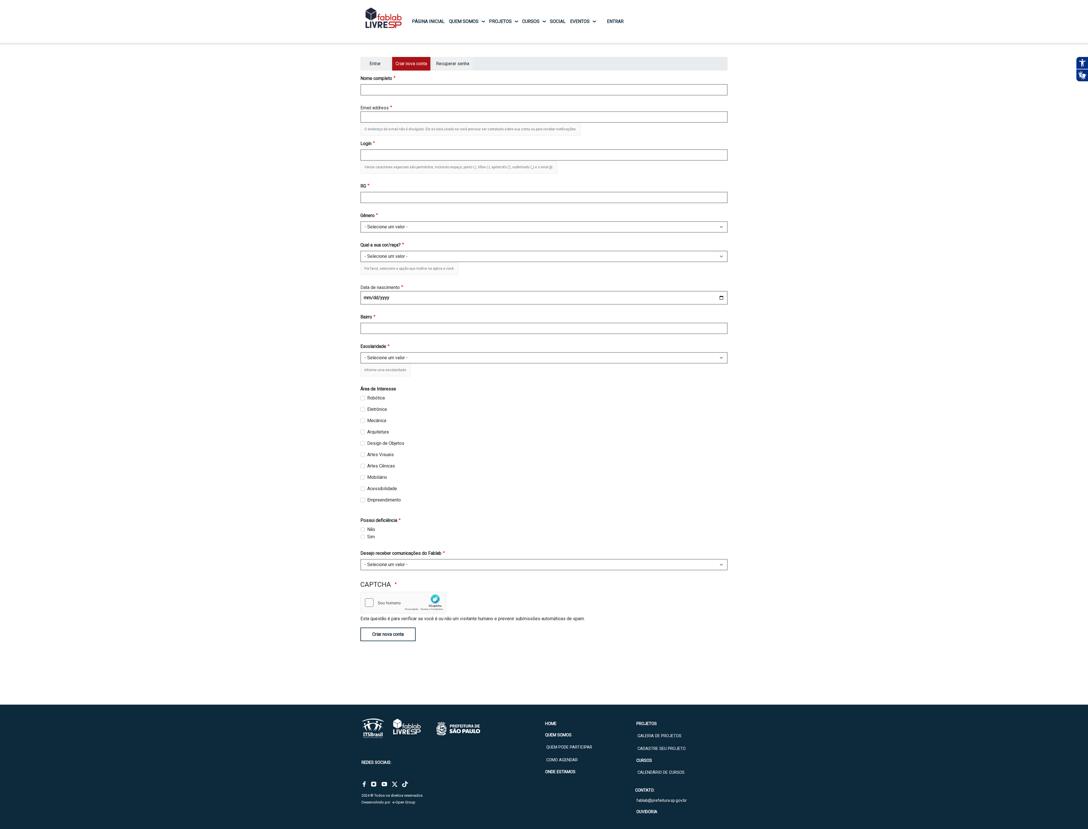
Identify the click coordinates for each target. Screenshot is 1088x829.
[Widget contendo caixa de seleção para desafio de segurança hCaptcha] (403, 602)
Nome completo (376, 78)
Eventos (580, 21)
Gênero (367, 215)
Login (365, 143)
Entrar (615, 21)
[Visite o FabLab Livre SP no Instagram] (373, 784)
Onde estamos (560, 772)
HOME (550, 723)
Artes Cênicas (381, 466)
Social (558, 21)
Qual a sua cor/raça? (380, 245)
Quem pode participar (569, 747)
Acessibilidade (382, 488)
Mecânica (376, 420)
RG (363, 186)
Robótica (376, 398)
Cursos (530, 21)
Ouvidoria (646, 811)
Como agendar (562, 760)
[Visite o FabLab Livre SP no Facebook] (364, 784)
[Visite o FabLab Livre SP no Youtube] (384, 784)
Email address (374, 107)
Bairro (366, 317)
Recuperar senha (452, 63)
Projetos (500, 21)
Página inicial (428, 21)
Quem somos (464, 21)
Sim (371, 536)
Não (371, 529)
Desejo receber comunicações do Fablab (400, 553)
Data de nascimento (380, 287)
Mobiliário (377, 477)
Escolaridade (373, 346)
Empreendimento (384, 500)
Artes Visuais (380, 454)
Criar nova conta (388, 634)
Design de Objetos (385, 443)
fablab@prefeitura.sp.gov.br (661, 800)
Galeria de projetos (659, 736)
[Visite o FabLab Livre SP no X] (395, 784)
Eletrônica (377, 409)
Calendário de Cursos (661, 772)
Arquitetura (378, 432)
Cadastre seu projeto (662, 748)
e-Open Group (403, 802)
